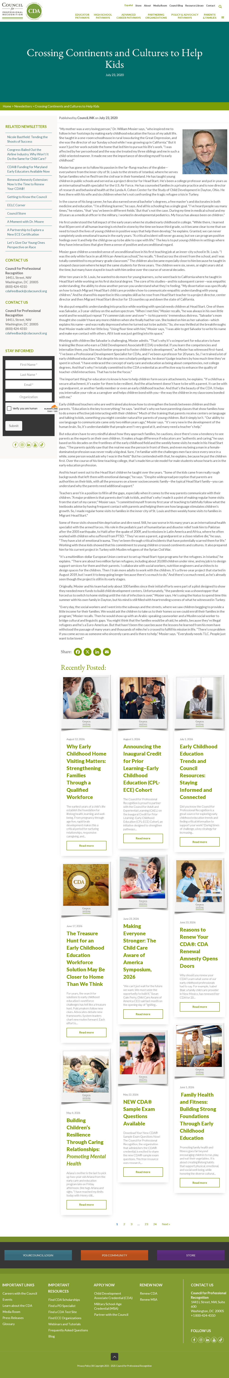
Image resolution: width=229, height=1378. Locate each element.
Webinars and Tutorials (64, 1324)
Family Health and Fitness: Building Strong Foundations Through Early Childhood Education (198, 1116)
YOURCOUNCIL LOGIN (38, 1255)
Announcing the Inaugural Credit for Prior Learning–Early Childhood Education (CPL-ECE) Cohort (142, 768)
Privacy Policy (84, 1366)
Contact (210, 5)
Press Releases (13, 1318)
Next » (166, 1224)
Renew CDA (148, 1293)
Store (138, 5)
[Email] (106, 651)
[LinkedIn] (96, 651)
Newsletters (23, 106)
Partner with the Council (111, 1314)
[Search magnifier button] (221, 7)
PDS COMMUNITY (114, 1255)
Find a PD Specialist (61, 1306)
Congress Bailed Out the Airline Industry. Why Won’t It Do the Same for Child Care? (28, 154)
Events (7, 1299)
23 (146, 1224)
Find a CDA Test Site (62, 1312)
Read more (86, 845)
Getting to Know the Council (27, 197)
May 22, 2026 (130, 1094)
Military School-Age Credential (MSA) (108, 1306)
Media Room (160, 5)
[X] (86, 651)
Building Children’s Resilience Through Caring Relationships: (86, 1142)
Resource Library (194, 5)
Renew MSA (148, 1299)
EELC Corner (16, 205)
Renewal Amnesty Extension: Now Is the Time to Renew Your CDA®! (27, 184)
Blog (51, 1336)
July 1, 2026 (186, 739)
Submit (14, 426)
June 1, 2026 (187, 1087)
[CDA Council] (22, 11)
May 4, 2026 (73, 1112)
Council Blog (176, 5)
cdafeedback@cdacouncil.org (26, 291)
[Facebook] (77, 651)
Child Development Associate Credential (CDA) (113, 1295)
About (147, 5)
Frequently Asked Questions (68, 1330)
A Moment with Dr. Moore (25, 222)
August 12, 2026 (76, 739)
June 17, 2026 (74, 926)
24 (155, 1224)
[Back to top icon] (114, 1356)
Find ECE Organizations (64, 1318)
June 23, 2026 (131, 918)
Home (7, 106)
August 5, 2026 (131, 739)
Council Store (16, 213)
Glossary (9, 1324)
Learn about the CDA (17, 1306)
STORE (190, 1255)
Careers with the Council (20, 1293)
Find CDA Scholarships (64, 1300)
